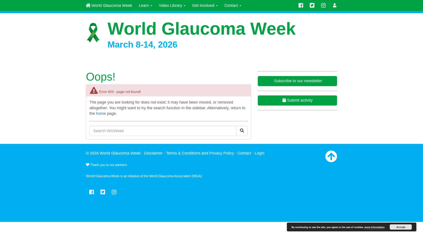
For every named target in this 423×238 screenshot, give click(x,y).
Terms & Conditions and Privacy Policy (200, 153)
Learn (144, 5)
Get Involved (203, 5)
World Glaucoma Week (111, 5)
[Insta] (323, 5)
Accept (400, 227)
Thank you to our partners (108, 165)
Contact (231, 5)
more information (374, 227)
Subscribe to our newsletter (297, 81)
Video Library (171, 5)
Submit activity (299, 100)
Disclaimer (153, 153)
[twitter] (312, 5)
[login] (335, 5)
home (101, 113)
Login (259, 153)
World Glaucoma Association (170, 176)
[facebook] (300, 5)
